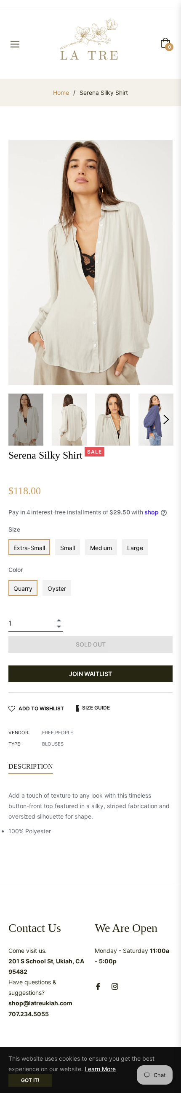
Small (67, 547)
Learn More (100, 1068)
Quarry (22, 588)
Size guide (95, 707)
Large (135, 547)
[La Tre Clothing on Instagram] (115, 986)
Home (61, 92)
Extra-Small (29, 547)
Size (14, 529)
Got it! (30, 1080)
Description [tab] (30, 766)
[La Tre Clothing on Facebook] (98, 986)
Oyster (57, 588)
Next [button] (166, 419)
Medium (101, 547)
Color (15, 569)
